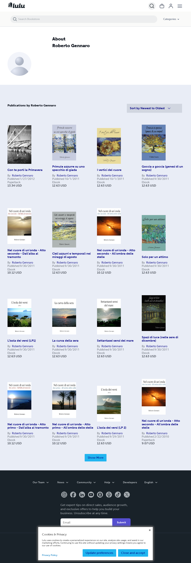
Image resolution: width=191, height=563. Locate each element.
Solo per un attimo (155, 257)
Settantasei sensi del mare (115, 340)
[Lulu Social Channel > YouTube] (91, 495)
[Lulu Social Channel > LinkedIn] (82, 495)
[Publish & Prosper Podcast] (109, 495)
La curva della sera (65, 340)
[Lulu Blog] (100, 495)
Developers (130, 482)
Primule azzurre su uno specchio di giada (68, 168)
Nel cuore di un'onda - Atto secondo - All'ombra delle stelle (116, 253)
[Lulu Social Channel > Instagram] (64, 495)
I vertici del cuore (109, 170)
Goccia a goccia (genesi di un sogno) (162, 168)
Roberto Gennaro (22, 175)
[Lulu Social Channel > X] (127, 495)
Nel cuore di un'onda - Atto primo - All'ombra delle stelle (72, 425)
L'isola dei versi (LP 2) (111, 427)
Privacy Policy (49, 555)
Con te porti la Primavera (25, 170)
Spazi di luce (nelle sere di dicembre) (160, 338)
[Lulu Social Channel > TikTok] (118, 495)
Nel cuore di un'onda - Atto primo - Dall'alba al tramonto (28, 425)
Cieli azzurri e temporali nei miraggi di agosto (71, 255)
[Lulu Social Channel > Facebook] (73, 495)
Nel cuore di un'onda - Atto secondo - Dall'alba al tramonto (26, 253)
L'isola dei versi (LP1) (21, 340)
